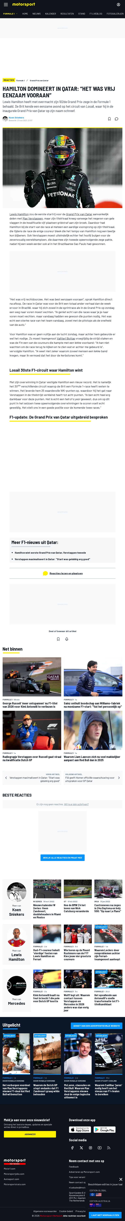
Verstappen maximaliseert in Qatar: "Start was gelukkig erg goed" (52, 559)
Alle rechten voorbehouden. (78, 1215)
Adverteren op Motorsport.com (84, 1171)
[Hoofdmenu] (5, 4)
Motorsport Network (51, 1215)
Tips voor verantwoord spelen (83, 1177)
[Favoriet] (109, 119)
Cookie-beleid (66, 1211)
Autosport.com (11, 1179)
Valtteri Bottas (66, 338)
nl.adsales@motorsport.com (83, 1187)
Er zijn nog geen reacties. (62, 804)
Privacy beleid (82, 1211)
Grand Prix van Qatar (79, 214)
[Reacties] (117, 119)
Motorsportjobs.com (14, 1173)
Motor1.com (9, 1168)
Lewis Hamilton (19, 214)
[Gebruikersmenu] (118, 4)
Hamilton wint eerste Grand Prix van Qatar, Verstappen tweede (50, 552)
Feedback (74, 1166)
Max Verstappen (33, 218)
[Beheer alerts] (66, 639)
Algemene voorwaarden (45, 1211)
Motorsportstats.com (15, 1184)
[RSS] (108, 1148)
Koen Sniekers (16, 117)
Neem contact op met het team (84, 1182)
